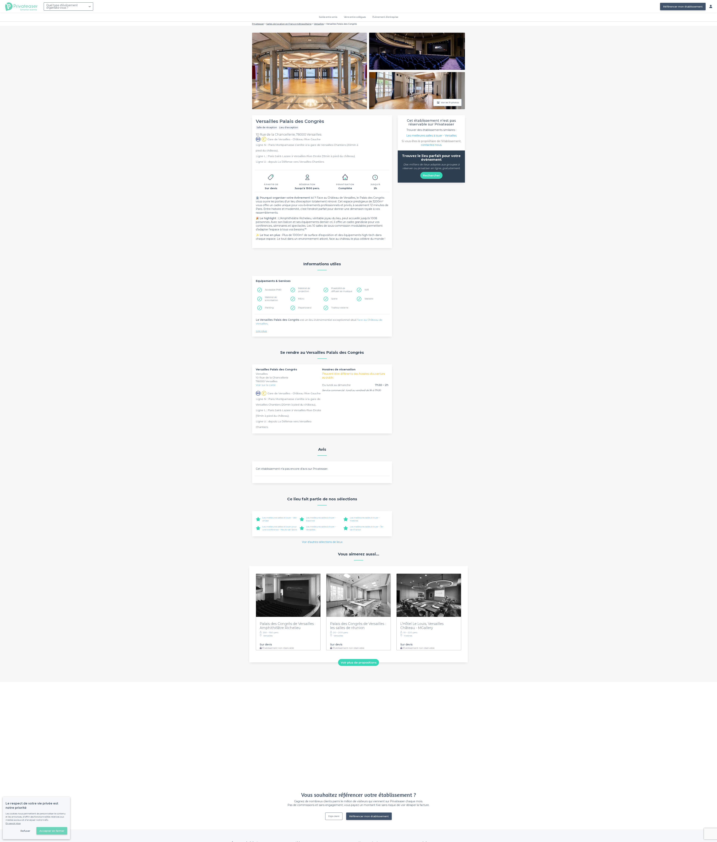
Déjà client (333, 816)
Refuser (25, 830)
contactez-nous (431, 145)
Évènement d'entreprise (385, 16)
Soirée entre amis (328, 16)
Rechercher (431, 175)
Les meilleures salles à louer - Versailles (431, 135)
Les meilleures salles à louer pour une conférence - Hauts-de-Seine (279, 528)
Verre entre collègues (355, 16)
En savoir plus (13, 823)
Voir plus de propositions (358, 662)
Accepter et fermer (51, 830)
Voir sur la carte (266, 385)
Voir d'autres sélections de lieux (322, 542)
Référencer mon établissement (683, 6)
